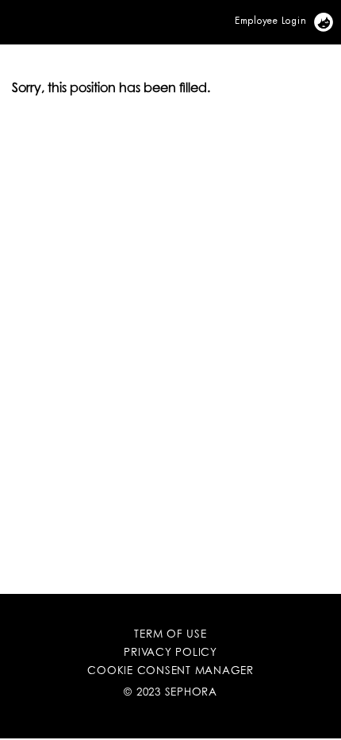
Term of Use (170, 635)
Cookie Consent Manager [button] (170, 671)
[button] (3, 12)
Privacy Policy (170, 653)
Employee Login (271, 20)
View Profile (332, 20)
